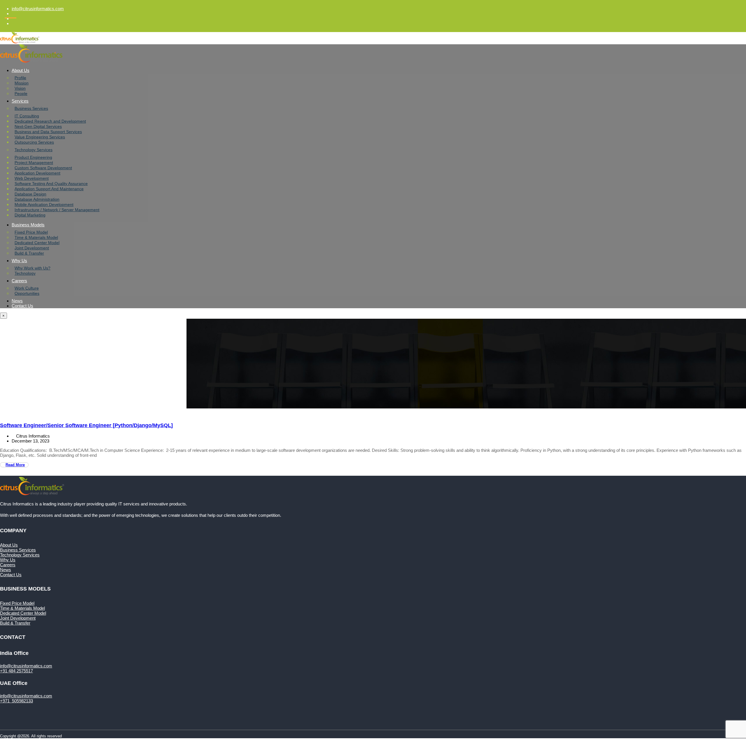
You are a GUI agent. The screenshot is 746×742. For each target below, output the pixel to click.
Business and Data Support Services (48, 131)
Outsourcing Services (34, 142)
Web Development (32, 178)
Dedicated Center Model (37, 242)
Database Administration (37, 199)
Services (20, 100)
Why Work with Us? (32, 268)
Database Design (30, 194)
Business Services (31, 108)
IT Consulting (27, 116)
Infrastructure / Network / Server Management (57, 209)
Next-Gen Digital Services (38, 126)
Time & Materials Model (36, 237)
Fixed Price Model (31, 232)
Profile (20, 77)
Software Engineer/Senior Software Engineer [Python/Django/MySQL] (86, 425)
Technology (25, 273)
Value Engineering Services (40, 137)
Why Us (19, 260)
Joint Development (32, 248)
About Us (20, 70)
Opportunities (27, 293)
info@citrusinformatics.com (38, 8)
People (21, 93)
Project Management (34, 162)
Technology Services (33, 149)
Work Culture (27, 288)
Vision (20, 88)
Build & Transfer (29, 253)
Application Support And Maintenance (49, 188)
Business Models (28, 224)
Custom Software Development (43, 167)
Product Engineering (33, 157)
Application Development (37, 173)
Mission (22, 83)
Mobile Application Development (44, 204)
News (17, 300)
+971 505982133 (16, 700)
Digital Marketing (30, 215)
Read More (15, 465)
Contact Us (22, 305)
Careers (19, 280)
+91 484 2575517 (16, 670)
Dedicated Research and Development (50, 121)
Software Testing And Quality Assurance (51, 183)
